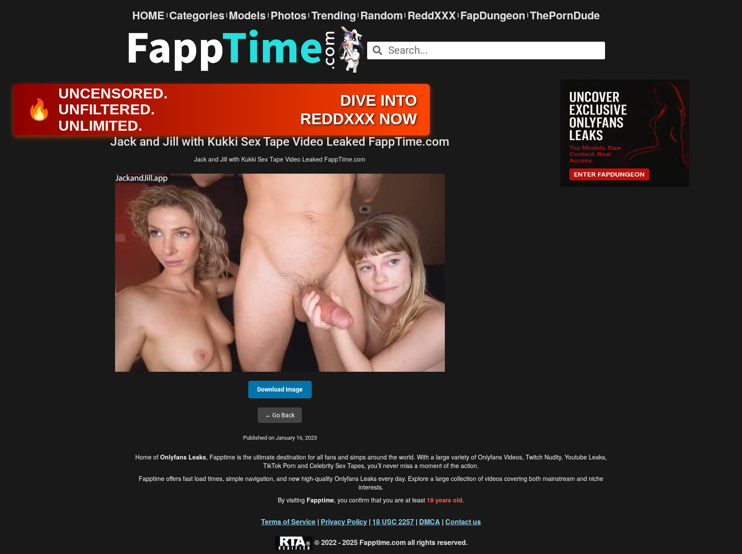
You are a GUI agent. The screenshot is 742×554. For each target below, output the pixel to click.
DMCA (429, 521)
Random (381, 15)
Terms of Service (288, 521)
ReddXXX (431, 15)
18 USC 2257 (393, 521)
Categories (197, 15)
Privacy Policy (344, 521)
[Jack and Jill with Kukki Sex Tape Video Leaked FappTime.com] (280, 272)
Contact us (463, 521)
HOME (148, 15)
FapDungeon (492, 15)
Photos (289, 15)
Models (247, 15)
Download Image (280, 389)
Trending (333, 15)
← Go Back (280, 415)
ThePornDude (565, 15)
